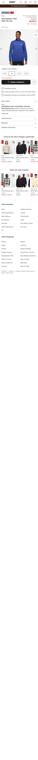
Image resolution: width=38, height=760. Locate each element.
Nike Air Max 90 (6, 263)
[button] (19, 47)
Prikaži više (4, 113)
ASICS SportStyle (7, 213)
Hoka (22, 220)
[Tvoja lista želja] (30, 2)
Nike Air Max (24, 259)
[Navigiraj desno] (36, 48)
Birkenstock (24, 216)
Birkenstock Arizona (27, 252)
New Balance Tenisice (27, 256)
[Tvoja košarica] (35, 2)
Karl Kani (23, 227)
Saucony (4, 223)
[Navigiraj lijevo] (1, 48)
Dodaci (3, 249)
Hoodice (23, 245)
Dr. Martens (5, 220)
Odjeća (11, 271)
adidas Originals (26, 209)
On (2, 230)
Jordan (22, 213)
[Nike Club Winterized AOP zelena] (8, 180)
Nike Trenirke (24, 266)
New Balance (6, 216)
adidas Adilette (25, 249)
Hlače (3, 245)
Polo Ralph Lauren (26, 223)
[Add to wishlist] (36, 35)
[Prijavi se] (26, 2)
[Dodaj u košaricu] (13, 142)
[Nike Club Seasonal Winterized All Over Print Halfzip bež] (8, 147)
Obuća (3, 242)
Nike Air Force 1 (6, 259)
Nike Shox (23, 263)
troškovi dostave (32, 17)
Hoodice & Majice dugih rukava (24, 271)
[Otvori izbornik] (3, 2)
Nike (3, 16)
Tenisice (4, 266)
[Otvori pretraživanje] (21, 2)
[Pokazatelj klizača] (18, 64)
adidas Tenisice (6, 252)
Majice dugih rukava (7, 273)
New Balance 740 (7, 256)
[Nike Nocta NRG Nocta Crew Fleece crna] (23, 147)
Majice (22, 242)
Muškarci (4, 271)
